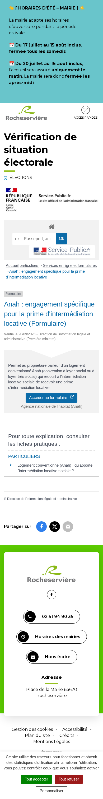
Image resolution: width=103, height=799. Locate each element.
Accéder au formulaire (49, 397)
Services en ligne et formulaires (70, 265)
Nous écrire (58, 656)
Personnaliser (51, 790)
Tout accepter (36, 779)
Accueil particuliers (22, 265)
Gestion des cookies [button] (32, 729)
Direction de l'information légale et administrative (42, 499)
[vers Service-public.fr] (62, 251)
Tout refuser (69, 779)
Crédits (66, 735)
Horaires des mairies (57, 636)
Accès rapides (85, 117)
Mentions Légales (51, 741)
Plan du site (37, 735)
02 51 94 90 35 (57, 616)
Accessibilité (74, 729)
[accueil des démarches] (51, 226)
